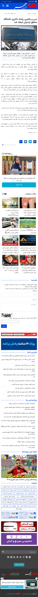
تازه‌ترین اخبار (32, 352)
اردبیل (29, 13)
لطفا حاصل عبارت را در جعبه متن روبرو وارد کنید (23, 318)
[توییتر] (20, 557)
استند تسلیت (31, 493)
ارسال (3, 326)
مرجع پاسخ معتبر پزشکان (27, 496)
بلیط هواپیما (32, 503)
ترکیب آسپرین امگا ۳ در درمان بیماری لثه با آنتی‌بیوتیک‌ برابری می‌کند (18, 360)
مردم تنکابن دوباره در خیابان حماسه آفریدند (23, 384)
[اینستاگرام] (23, 557)
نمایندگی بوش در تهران (20, 503)
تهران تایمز (5, 506)
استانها (34, 13)
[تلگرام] (29, 557)
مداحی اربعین (20, 493)
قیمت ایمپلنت (32, 499)
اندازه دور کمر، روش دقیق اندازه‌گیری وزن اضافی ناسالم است (18, 356)
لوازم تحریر (20, 487)
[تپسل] (3, 154)
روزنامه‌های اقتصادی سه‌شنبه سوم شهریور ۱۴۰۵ (21, 479)
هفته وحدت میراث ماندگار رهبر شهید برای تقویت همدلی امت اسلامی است (18, 446)
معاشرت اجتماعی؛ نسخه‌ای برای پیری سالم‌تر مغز (22, 381)
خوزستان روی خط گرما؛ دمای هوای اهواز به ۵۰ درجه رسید (19, 417)
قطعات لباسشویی (20, 499)
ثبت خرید (19, 185)
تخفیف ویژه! (12, 587)
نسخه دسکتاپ (19, 565)
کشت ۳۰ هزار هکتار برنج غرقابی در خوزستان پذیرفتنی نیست (18, 438)
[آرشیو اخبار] (11, 557)
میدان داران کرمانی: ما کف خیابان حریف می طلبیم (21, 396)
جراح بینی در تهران (31, 487)
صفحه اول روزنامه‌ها (29, 452)
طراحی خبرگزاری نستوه (28, 594)
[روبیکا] (17, 557)
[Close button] (36, 578)
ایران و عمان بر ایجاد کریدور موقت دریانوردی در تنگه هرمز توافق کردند (18, 427)
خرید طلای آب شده (25, 490)
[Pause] (4, 173)
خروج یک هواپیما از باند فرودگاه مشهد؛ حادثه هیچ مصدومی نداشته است (18, 433)
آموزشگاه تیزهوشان (7, 499)
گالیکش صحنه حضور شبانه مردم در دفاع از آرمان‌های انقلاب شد (19, 376)
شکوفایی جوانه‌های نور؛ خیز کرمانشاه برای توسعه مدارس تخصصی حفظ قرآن (20, 408)
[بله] (26, 557)
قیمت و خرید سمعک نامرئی (27, 506)
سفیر (34, 490)
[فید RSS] (14, 557)
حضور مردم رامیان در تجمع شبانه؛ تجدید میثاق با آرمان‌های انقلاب (19, 370)
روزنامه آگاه (19, 509)
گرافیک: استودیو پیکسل (12, 594)
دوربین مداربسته (7, 493)
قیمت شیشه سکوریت (8, 487)
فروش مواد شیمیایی (9, 496)
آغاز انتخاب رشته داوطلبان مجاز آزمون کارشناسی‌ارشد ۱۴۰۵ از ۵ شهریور (18, 422)
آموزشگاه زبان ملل (7, 503)
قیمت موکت (13, 490)
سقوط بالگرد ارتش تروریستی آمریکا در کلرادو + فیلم (21, 392)
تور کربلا (4, 490)
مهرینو (14, 506)
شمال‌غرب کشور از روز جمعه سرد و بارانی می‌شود (22, 404)
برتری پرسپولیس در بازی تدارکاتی (26, 442)
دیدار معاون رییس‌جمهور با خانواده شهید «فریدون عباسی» (19, 413)
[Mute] (7, 173)
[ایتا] (8, 557)
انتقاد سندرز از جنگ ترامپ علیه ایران (25, 365)
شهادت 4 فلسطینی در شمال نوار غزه (25, 388)
